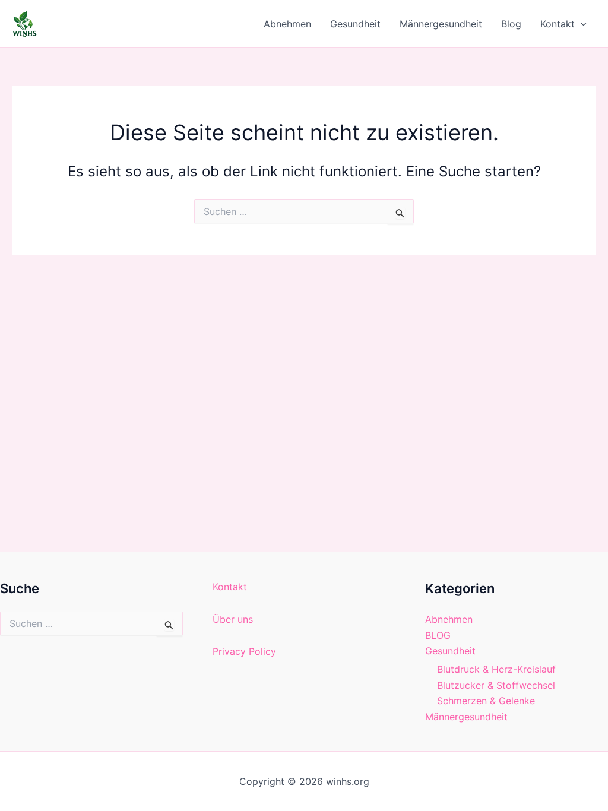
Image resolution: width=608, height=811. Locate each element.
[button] (581, 23)
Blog (511, 24)
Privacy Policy (244, 651)
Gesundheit (355, 24)
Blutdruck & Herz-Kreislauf (496, 669)
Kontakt (557, 24)
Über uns (233, 619)
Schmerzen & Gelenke (486, 701)
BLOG (438, 635)
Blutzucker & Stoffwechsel (496, 685)
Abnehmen (287, 24)
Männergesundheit (441, 24)
